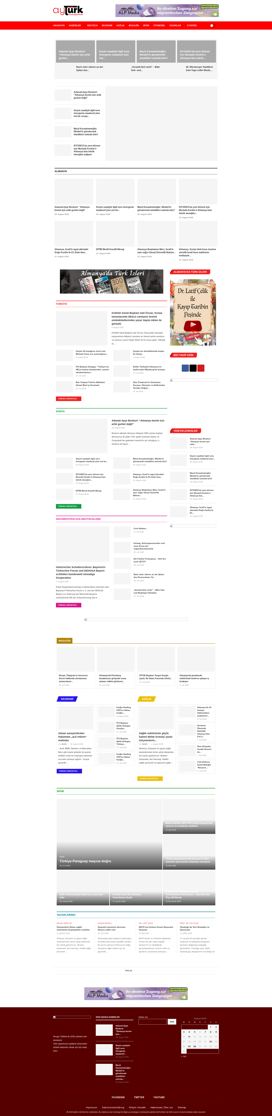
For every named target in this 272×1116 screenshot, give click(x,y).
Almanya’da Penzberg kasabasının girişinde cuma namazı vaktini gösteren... (112, 678)
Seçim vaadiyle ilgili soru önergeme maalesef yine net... (114, 55)
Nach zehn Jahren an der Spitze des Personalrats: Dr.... (149, 575)
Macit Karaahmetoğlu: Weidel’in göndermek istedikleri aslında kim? (154, 55)
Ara (172, 1022)
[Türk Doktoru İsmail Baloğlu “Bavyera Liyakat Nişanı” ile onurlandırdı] (187, 766)
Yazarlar (175, 25)
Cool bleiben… (141, 528)
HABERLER (75, 25)
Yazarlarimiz (66, 914)
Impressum (91, 1107)
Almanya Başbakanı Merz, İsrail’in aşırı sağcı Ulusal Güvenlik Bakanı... (149, 493)
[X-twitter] (193, 368)
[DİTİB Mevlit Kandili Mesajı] (115, 234)
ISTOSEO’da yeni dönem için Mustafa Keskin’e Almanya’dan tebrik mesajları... (195, 210)
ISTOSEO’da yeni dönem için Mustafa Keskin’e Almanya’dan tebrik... (195, 55)
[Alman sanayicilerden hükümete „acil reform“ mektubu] (75, 717)
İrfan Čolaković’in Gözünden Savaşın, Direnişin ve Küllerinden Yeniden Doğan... (149, 385)
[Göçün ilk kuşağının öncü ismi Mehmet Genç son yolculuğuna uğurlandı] (64, 355)
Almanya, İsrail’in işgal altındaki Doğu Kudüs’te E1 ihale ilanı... (148, 475)
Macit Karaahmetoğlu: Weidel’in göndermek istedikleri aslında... (123, 1072)
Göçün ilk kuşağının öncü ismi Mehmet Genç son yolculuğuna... (92, 352)
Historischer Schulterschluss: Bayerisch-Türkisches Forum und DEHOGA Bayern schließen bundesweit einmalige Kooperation (81, 572)
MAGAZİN (134, 25)
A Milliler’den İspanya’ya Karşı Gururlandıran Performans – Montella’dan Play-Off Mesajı (188, 894)
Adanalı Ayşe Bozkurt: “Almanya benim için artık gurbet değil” (138, 422)
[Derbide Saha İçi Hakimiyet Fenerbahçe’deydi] (136, 887)
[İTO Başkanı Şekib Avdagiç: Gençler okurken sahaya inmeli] (106, 727)
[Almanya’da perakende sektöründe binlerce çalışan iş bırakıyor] (196, 659)
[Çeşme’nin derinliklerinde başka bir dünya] (121, 355)
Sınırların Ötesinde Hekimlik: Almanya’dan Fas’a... (203, 731)
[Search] (204, 25)
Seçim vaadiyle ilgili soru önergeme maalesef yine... (202, 457)
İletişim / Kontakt (137, 1107)
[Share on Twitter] (136, 970)
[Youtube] (200, 368)
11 (189, 1036)
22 (210, 1041)
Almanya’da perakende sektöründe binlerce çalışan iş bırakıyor (194, 678)
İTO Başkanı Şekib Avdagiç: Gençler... (123, 726)
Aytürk (64, 744)
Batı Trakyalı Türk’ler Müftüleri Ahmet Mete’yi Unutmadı (90, 383)
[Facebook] (185, 368)
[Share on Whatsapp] (142, 970)
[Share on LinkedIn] (139, 970)
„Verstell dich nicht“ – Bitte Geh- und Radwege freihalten (149, 591)
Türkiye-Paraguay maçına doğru (85, 861)
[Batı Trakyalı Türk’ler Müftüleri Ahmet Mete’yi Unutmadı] (64, 386)
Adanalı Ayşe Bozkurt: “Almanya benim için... (123, 1030)
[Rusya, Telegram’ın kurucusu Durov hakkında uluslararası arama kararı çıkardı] (75, 659)
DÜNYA (60, 411)
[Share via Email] (144, 970)
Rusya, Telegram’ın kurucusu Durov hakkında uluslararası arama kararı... (73, 678)
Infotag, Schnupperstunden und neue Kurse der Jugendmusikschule (149, 546)
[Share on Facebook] (133, 970)
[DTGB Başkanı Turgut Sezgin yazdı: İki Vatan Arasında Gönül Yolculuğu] (156, 659)
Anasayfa (59, 25)
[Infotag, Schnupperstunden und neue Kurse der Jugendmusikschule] (122, 547)
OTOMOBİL (159, 25)
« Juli (183, 1056)
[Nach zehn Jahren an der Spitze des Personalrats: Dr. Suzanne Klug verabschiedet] (65, 71)
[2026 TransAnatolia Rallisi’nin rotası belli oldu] (83, 887)
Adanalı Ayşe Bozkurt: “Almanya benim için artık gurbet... (74, 55)
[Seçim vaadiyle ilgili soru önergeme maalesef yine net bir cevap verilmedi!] (115, 191)
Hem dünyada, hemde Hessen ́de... (204, 749)
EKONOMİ (107, 25)
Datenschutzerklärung (113, 1107)
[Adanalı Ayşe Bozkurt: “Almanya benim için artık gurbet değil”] (161, 123)
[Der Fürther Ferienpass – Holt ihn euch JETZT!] (122, 563)
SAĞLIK (120, 25)
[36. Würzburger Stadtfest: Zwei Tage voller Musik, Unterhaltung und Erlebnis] (174, 71)
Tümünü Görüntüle (67, 399)
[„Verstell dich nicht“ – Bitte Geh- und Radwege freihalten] (120, 71)
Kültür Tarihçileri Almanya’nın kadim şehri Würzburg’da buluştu (149, 368)
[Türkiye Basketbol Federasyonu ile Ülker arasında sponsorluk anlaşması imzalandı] (189, 852)
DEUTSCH (92, 25)
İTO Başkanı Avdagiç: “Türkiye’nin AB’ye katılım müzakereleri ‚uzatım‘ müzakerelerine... (92, 369)
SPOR (146, 25)
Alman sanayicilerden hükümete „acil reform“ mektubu (72, 737)
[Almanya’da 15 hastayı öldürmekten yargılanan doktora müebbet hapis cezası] (187, 711)
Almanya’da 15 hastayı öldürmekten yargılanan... (204, 711)
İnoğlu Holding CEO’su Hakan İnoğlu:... (123, 710)
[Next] (216, 171)
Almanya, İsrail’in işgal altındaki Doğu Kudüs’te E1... (201, 510)
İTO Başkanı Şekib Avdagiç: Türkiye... (123, 741)
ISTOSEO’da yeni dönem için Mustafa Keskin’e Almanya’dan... (201, 493)
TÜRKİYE (61, 303)
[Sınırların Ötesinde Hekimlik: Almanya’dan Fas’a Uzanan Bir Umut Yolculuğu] (187, 730)
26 (194, 1046)
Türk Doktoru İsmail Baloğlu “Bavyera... (204, 765)
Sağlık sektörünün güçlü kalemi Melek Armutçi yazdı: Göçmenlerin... (156, 737)
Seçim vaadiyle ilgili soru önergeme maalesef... (123, 1049)
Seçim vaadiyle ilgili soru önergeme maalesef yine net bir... (92, 460)
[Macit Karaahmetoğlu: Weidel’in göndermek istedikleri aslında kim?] (156, 191)
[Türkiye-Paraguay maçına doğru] (109, 834)
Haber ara (143, 1017)
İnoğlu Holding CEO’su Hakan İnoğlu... (123, 757)
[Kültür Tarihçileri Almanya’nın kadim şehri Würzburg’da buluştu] (121, 371)
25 (189, 1046)
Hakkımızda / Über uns (161, 1107)
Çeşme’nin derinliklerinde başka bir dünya (148, 352)
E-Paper (192, 25)
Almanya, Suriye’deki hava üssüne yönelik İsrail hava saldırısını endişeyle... (197, 252)
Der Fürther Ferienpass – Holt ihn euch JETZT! (150, 560)
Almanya (61, 171)
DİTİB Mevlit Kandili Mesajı (110, 249)
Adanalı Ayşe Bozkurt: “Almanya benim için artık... (200, 441)
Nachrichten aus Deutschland (78, 519)
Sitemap (182, 1107)
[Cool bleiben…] (122, 532)
